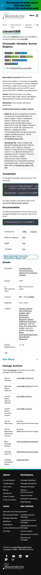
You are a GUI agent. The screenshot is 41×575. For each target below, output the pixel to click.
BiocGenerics (24, 317)
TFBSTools (23, 322)
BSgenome (23, 339)
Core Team (7, 487)
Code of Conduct (9, 500)
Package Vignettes (10, 518)
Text (23, 243)
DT (27, 330)
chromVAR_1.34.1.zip (24, 386)
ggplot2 (22, 313)
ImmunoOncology (26, 271)
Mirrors (5, 490)
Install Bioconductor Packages (28, 521)
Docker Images (26, 531)
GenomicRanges (25, 311)
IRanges (22, 309)
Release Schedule (28, 487)
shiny (34, 326)
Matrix (21, 332)
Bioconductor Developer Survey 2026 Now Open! (22, 4)
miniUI (21, 328)
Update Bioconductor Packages (29, 527)
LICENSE (30, 297)
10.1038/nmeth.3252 (15, 139)
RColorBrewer (24, 337)
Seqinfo (29, 309)
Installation (12, 370)
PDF (23, 237)
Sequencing (23, 273)
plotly (29, 326)
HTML (24, 232)
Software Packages (28, 26)
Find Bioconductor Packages (28, 516)
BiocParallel (23, 315)
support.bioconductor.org (21, 547)
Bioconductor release (20, 203)
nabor (28, 313)
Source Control (26, 495)
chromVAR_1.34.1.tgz (24, 396)
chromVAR (24, 39)
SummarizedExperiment (28, 335)
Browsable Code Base (29, 499)
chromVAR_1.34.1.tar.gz (25, 378)
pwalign (30, 319)
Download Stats (23, 460)
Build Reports (26, 502)
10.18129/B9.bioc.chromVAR (20, 68)
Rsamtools (32, 322)
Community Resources (11, 528)
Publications (8, 525)
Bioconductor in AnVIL (29, 534)
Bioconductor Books (11, 515)
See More (9, 359)
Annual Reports (9, 480)
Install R (24, 512)
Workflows (7, 521)
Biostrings (23, 319)
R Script (34, 232)
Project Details (8, 496)
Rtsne (31, 330)
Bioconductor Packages (26, 539)
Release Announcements (27, 491)
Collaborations (8, 483)
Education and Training (12, 512)
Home (5, 25)
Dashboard (7, 493)
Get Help (6, 531)
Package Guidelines (28, 480)
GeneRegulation (25, 268)
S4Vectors (23, 324)
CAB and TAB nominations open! (22, 8)
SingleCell (33, 273)
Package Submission (29, 483)
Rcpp (21, 326)
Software (22, 275)
